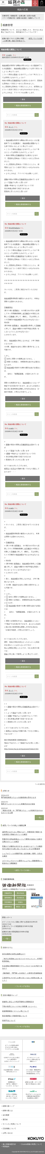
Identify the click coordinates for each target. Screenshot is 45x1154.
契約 (35, 65)
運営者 (5, 1119)
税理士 (6, 469)
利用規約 (6, 1146)
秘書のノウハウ (34, 18)
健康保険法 (8, 907)
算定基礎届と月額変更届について (14, 1016)
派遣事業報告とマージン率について (15, 1011)
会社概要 (6, 1115)
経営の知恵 (31, 16)
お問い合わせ (8, 1133)
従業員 (7, 68)
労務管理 (5, 16)
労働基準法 (16, 80)
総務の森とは (8, 1110)
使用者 (15, 310)
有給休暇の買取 (20, 68)
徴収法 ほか (20, 907)
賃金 (15, 74)
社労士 (13, 469)
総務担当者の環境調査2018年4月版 (15, 932)
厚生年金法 (20, 893)
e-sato (9, 55)
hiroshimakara (14, 228)
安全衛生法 (20, 898)
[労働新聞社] (14, 885)
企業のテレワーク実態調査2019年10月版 (17, 926)
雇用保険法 (8, 898)
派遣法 (20, 902)
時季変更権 (19, 374)
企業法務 (22, 16)
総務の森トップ (8, 1106)
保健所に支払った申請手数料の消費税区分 (18, 1002)
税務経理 (13, 16)
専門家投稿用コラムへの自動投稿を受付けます (18, 797)
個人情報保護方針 (9, 1144)
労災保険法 (8, 902)
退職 (6, 179)
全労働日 (26, 313)
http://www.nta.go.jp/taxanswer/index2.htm (21, 749)
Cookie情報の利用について (31, 1144)
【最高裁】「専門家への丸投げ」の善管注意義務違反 (22, 973)
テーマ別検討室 (9, 18)
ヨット (11, 127)
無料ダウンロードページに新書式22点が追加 (18, 804)
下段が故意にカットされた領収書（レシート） (19, 1006)
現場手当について (8, 1020)
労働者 (11, 316)
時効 (12, 347)
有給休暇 (5, 65)
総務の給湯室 (22, 18)
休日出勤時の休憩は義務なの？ (14, 954)
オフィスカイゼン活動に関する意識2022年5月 (19, 922)
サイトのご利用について (12, 1124)
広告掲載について (9, 1128)
